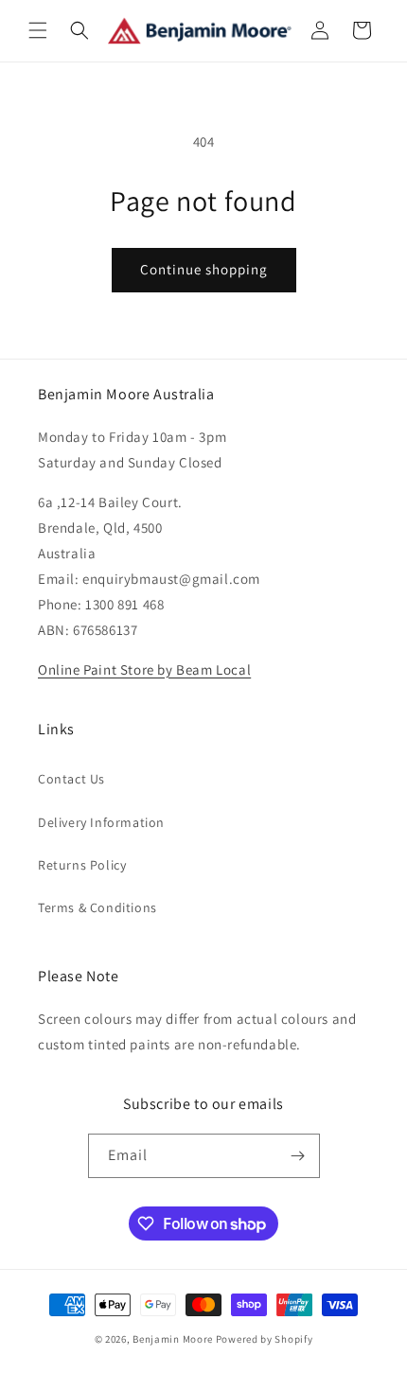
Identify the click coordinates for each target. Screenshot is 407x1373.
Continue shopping (204, 269)
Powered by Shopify (264, 1339)
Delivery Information (101, 822)
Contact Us (71, 778)
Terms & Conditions (97, 907)
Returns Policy (82, 864)
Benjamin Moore (173, 1339)
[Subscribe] (298, 1156)
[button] (38, 30)
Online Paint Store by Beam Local (144, 669)
